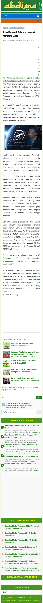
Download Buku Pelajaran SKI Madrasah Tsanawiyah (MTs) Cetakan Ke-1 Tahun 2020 (21, 562)
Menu (6, 16)
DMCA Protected (18, 600)
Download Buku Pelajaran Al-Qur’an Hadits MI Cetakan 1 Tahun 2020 (22, 555)
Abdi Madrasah (36, 600)
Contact (32, 598)
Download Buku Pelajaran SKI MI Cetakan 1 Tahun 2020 (21, 534)
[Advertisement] (20, 60)
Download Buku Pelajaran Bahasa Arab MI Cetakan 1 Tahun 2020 (21, 548)
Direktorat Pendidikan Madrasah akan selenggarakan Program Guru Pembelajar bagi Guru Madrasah (25, 354)
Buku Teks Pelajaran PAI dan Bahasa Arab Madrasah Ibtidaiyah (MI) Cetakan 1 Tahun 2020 (23, 569)
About (27, 598)
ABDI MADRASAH (19, 598)
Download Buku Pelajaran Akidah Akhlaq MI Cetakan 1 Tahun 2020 (22, 527)
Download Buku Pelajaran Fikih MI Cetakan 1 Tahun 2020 (22, 541)
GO (39, 397)
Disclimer (9, 600)
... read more (35, 432)
